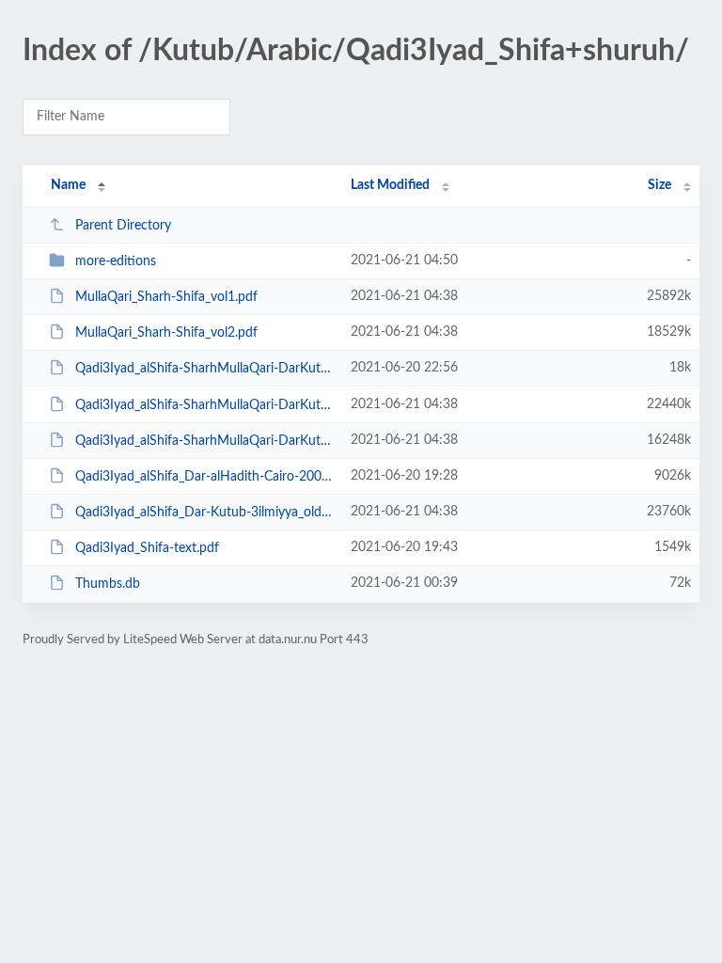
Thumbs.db (107, 584)
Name (68, 185)
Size (659, 185)
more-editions (115, 261)
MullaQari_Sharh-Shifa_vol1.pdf (166, 297)
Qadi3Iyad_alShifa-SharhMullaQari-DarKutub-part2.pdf (204, 441)
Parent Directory (123, 225)
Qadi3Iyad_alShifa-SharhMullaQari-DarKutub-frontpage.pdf (204, 368)
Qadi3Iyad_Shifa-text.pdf (147, 548)
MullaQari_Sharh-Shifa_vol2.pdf (166, 332)
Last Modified (390, 185)
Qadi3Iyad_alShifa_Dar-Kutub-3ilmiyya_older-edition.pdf (204, 512)
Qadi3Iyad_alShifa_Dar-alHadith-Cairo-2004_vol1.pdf (204, 476)
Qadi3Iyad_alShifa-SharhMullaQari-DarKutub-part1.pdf (204, 405)
